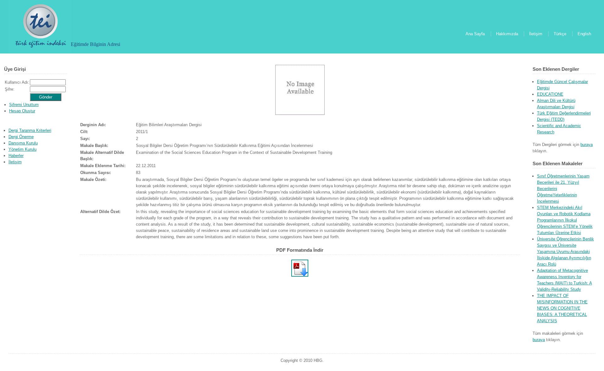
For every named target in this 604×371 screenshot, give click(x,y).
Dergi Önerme (21, 136)
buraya (586, 144)
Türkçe (560, 33)
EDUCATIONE (550, 94)
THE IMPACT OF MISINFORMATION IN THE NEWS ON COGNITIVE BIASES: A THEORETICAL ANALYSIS (562, 308)
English (584, 33)
